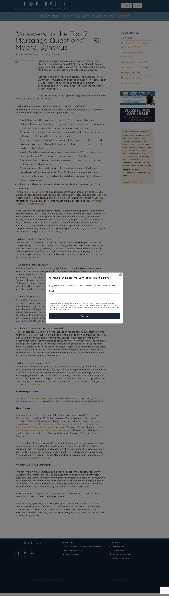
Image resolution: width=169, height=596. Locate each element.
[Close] (120, 274)
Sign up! (84, 316)
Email (51, 291)
